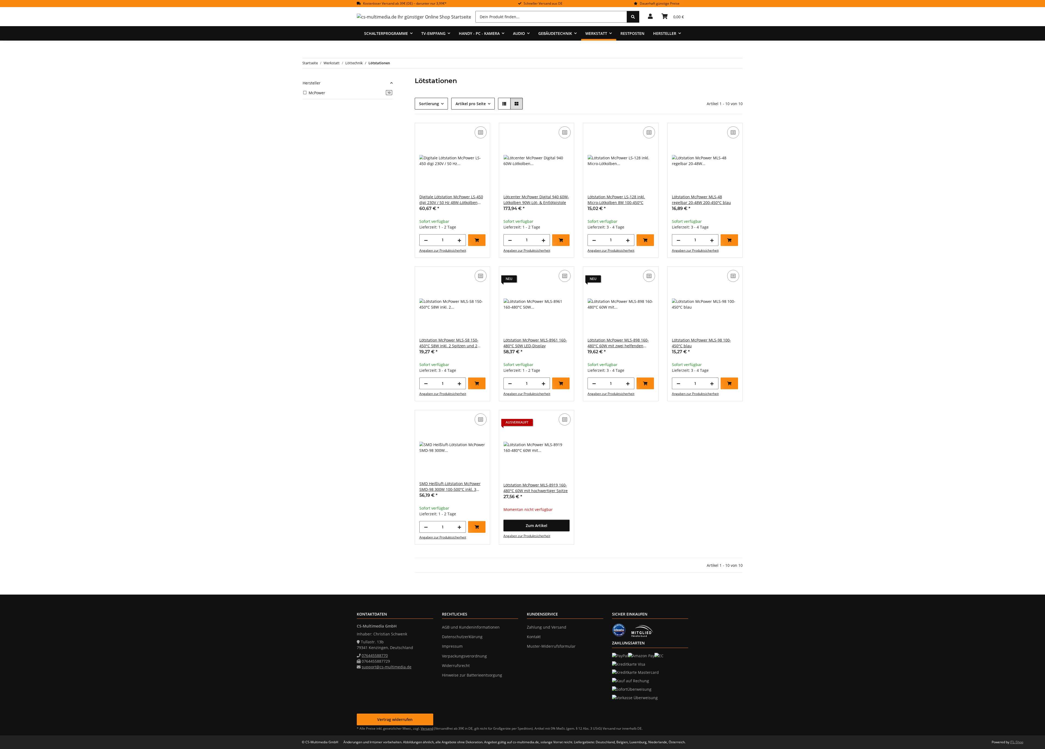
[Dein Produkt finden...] (633, 17)
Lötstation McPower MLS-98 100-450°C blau (701, 342)
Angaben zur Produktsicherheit (442, 250)
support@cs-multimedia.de (386, 666)
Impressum (452, 646)
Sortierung (429, 103)
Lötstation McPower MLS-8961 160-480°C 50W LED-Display (535, 342)
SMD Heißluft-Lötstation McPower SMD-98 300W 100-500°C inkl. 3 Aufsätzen (450, 486)
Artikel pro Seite (471, 103)
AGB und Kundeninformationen (471, 627)
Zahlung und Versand (546, 627)
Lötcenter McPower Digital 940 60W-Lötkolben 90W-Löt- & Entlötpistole (536, 199)
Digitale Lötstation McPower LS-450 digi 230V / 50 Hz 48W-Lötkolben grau (451, 199)
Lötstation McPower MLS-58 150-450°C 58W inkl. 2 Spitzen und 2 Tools (448, 343)
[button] (650, 16)
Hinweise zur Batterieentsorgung (472, 675)
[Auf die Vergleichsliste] (481, 132)
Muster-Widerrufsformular (551, 646)
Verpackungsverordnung (464, 656)
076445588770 (375, 655)
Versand (427, 728)
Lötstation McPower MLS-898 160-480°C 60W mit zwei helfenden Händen (618, 343)
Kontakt (534, 636)
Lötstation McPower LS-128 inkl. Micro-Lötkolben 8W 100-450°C (616, 199)
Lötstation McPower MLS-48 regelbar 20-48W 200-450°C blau (701, 199)
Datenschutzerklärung (462, 636)
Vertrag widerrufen (395, 719)
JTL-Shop (1016, 742)
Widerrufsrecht (456, 665)
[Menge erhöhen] (459, 240)
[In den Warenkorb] (476, 240)
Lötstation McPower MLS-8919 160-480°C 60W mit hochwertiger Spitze (535, 487)
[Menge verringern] (426, 240)
